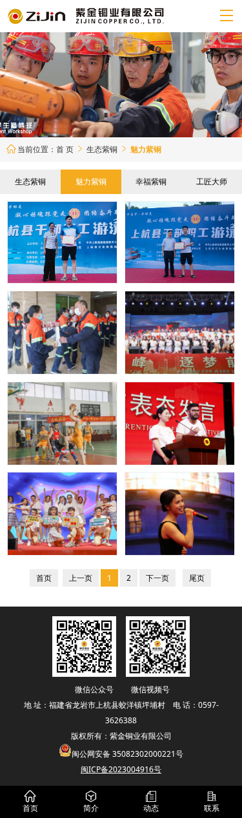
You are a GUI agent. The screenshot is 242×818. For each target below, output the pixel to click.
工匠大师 (211, 181)
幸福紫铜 (151, 181)
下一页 (157, 577)
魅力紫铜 (91, 181)
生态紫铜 (107, 149)
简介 (91, 801)
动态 (151, 801)
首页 (44, 577)
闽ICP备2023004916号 (121, 769)
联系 (211, 801)
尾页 (197, 577)
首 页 (65, 149)
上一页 (80, 577)
